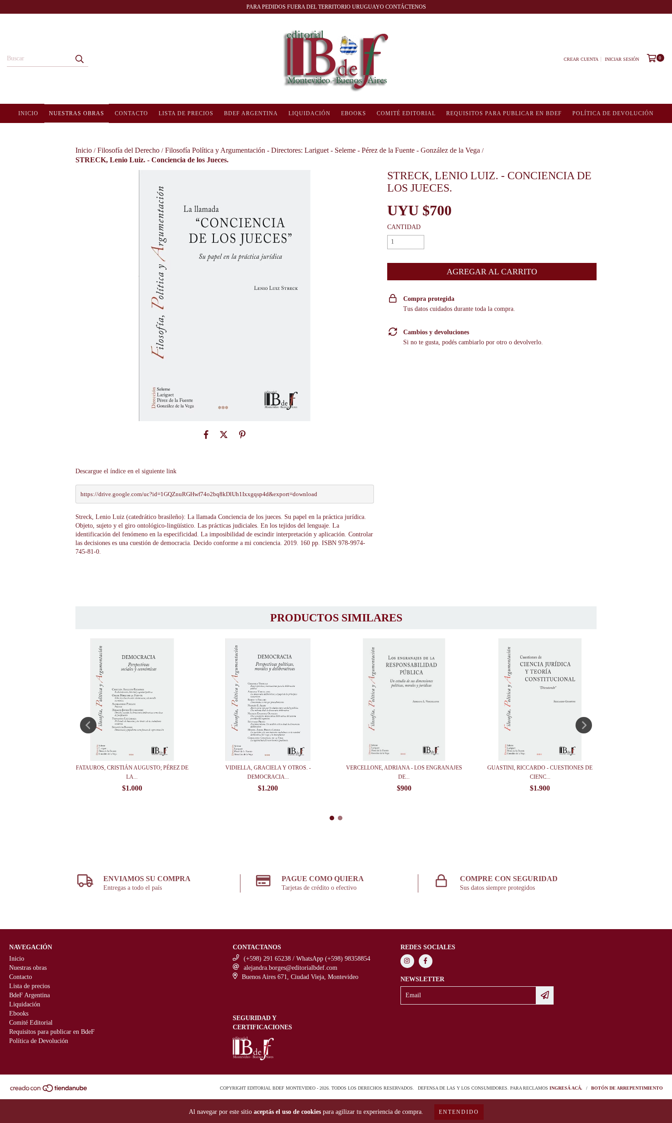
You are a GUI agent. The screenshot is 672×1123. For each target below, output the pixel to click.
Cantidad (404, 227)
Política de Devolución (613, 113)
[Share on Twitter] (223, 434)
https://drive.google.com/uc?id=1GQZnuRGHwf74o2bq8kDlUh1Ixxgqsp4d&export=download (198, 494)
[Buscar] (79, 58)
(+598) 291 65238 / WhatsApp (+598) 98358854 (307, 958)
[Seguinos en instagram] (407, 961)
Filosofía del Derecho (128, 150)
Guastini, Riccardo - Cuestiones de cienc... (539, 772)
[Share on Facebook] (206, 434)
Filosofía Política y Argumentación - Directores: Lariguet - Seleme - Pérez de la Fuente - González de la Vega (322, 150)
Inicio (28, 113)
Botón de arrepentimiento (627, 1088)
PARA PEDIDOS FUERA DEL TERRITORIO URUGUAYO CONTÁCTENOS (336, 7)
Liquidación (309, 113)
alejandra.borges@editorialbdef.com (290, 967)
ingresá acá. (565, 1088)
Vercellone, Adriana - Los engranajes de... (404, 772)
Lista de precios (186, 113)
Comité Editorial (406, 113)
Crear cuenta (581, 59)
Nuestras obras (76, 113)
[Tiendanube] (49, 1090)
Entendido (459, 1112)
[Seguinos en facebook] (425, 961)
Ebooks (353, 113)
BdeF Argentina (251, 113)
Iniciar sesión (622, 59)
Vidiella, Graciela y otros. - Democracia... (268, 772)
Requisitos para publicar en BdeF (504, 113)
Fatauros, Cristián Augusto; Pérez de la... (132, 772)
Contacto (131, 113)
